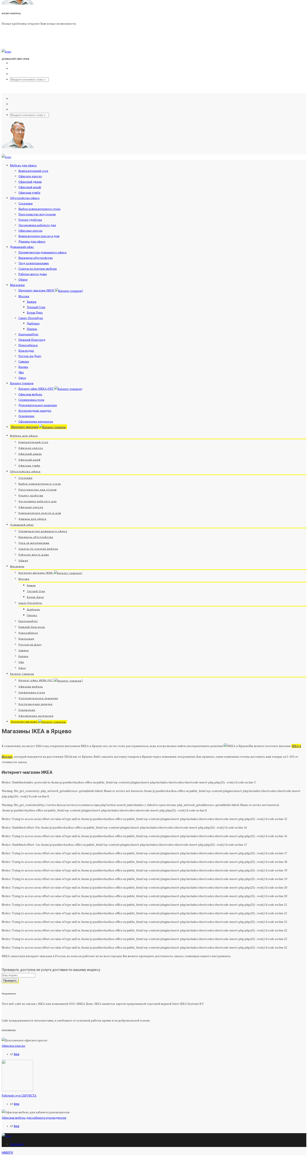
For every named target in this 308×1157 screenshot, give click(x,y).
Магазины (17, 285)
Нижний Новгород (31, 340)
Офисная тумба (29, 192)
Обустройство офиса (24, 198)
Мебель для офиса (23, 165)
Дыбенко (33, 323)
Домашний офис (22, 247)
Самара (23, 361)
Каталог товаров (22, 383)
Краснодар (26, 350)
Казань (23, 367)
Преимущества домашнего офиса (42, 252)
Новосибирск (28, 345)
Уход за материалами (33, 263)
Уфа (21, 372)
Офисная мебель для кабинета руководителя (34, 1118)
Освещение (26, 416)
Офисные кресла (30, 230)
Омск (22, 378)
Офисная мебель (30, 394)
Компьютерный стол (33, 171)
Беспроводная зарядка (34, 410)
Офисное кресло (30, 176)
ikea (16, 1054)
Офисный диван (30, 182)
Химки (31, 302)
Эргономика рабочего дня (37, 225)
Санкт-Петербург (30, 318)
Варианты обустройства (35, 258)
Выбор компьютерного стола (39, 209)
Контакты (16, 1144)
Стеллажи (25, 203)
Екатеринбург (28, 334)
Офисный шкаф (29, 187)
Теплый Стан (36, 307)
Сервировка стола (31, 400)
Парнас (32, 329)
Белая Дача (35, 312)
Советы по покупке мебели (37, 269)
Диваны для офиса (31, 241)
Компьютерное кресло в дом (39, 236)
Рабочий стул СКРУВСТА (19, 1095)
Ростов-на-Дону (29, 356)
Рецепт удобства (30, 220)
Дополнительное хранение (37, 405)
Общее (23, 279)
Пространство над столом (37, 214)
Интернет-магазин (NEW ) (50, 290)
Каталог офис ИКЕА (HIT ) (50, 389)
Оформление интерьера (35, 421)
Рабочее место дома (32, 274)
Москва (23, 296)
